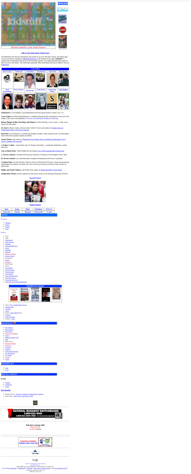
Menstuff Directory (29, 59)
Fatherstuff (5, 65)
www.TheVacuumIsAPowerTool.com (50, 151)
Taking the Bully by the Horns (51, 170)
